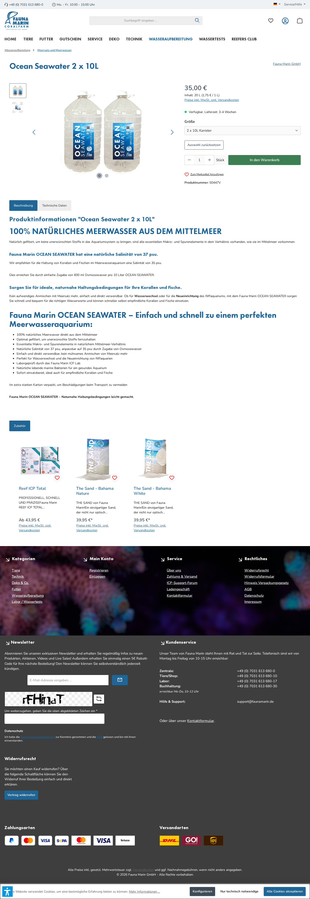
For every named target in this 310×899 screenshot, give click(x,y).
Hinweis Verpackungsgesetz (266, 583)
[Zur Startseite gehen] (17, 20)
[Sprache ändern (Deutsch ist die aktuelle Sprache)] (277, 4)
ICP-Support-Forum (182, 583)
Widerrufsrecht (256, 570)
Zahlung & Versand (182, 576)
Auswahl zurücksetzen (204, 145)
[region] (92, 132)
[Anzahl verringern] (189, 160)
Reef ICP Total (32, 488)
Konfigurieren (202, 891)
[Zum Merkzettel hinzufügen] (57, 477)
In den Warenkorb (264, 160)
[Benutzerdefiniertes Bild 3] (125, 840)
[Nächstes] (172, 132)
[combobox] (140, 20)
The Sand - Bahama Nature (95, 491)
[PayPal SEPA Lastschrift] (62, 840)
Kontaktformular (179, 595)
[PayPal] (12, 840)
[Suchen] (197, 20)
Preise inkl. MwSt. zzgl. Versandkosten (212, 100)
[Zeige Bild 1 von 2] (99, 175)
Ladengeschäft (178, 589)
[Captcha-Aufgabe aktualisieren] (98, 699)
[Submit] (120, 680)
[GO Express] (191, 840)
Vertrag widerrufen (21, 795)
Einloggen (97, 576)
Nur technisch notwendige (239, 891)
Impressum (253, 601)
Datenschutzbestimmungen (37, 737)
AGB (248, 589)
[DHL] (169, 840)
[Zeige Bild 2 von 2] (106, 175)
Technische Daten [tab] (54, 205)
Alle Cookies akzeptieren (285, 891)
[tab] (23, 205)
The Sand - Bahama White (152, 491)
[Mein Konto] (285, 20)
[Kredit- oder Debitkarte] (36, 840)
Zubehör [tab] (20, 426)
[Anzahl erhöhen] (209, 160)
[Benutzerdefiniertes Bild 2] (103, 840)
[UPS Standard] (213, 840)
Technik (18, 576)
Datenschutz (254, 595)
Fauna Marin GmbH (287, 64)
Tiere (16, 570)
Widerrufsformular (259, 576)
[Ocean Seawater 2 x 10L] (103, 132)
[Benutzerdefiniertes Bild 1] (81, 840)
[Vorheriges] (34, 132)
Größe (199, 121)
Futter (16, 589)
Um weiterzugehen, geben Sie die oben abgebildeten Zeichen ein (51, 711)
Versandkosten (143, 870)
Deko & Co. (20, 583)
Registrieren (98, 570)
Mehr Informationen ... (144, 891)
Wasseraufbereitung (28, 595)
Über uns (174, 570)
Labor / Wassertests (27, 601)
